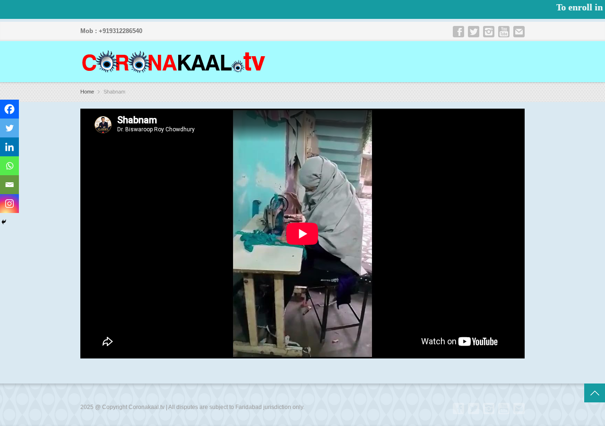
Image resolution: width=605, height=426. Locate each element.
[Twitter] (9, 128)
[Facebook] (9, 109)
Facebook (458, 31)
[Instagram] (9, 203)
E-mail (519, 31)
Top (594, 392)
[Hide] (4, 222)
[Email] (9, 184)
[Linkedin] (9, 146)
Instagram (488, 31)
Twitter (473, 31)
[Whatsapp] (9, 165)
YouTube (504, 31)
